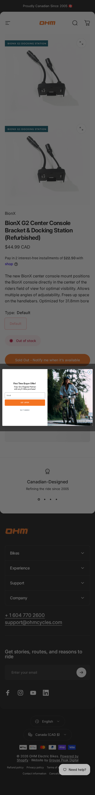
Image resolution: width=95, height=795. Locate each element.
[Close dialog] (90, 372)
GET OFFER (25, 403)
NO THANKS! (24, 410)
